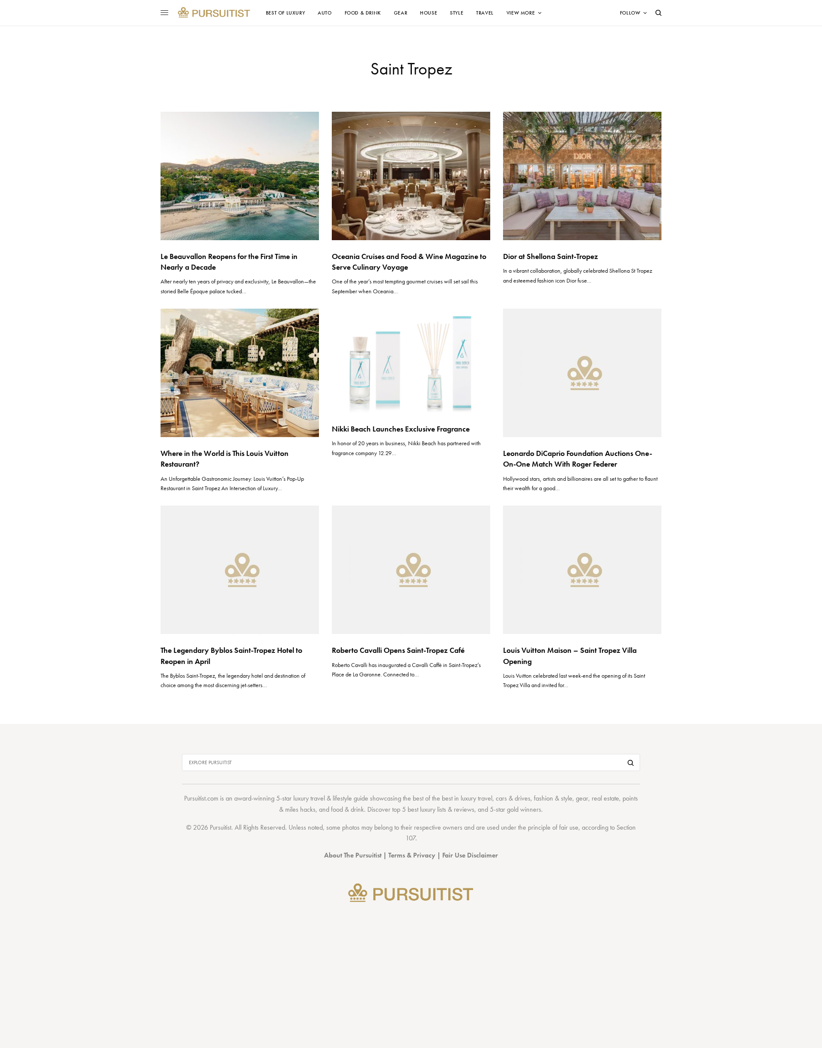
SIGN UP (494, 569)
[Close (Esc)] (565, 439)
